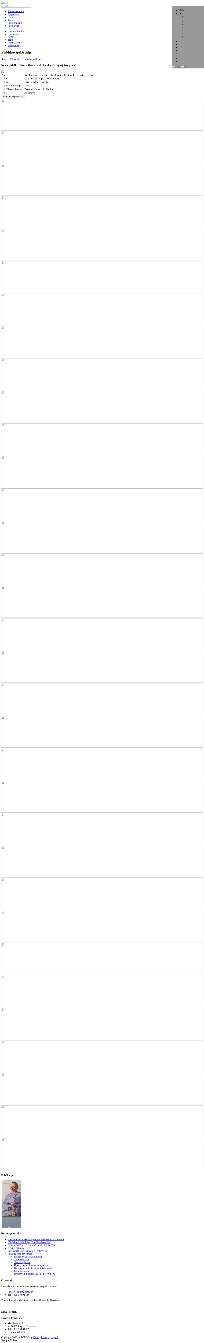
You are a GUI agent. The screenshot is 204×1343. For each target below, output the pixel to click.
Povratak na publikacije (13, 96)
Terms (36, 1337)
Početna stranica (16, 31)
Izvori (11, 37)
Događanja (13, 34)
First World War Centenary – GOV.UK (27, 1251)
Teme (10, 39)
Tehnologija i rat (22, 1262)
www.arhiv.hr (18, 1332)
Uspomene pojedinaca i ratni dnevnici (33, 1268)
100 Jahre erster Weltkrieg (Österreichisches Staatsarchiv (36, 1239)
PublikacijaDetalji (33, 59)
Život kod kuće (21, 1259)
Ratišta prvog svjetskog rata (28, 1256)
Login (54, 1337)
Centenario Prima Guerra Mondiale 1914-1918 (31, 1245)
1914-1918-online (17, 1248)
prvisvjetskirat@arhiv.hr (21, 1291)
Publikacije (13, 45)
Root (3, 59)
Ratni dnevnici (21, 1271)
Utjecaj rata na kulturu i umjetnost (31, 1265)
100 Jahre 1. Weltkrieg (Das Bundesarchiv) (29, 1242)
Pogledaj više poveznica (20, 1253)
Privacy (45, 1337)
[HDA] (5, 2)
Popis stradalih (15, 42)
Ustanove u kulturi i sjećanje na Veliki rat (34, 1273)
